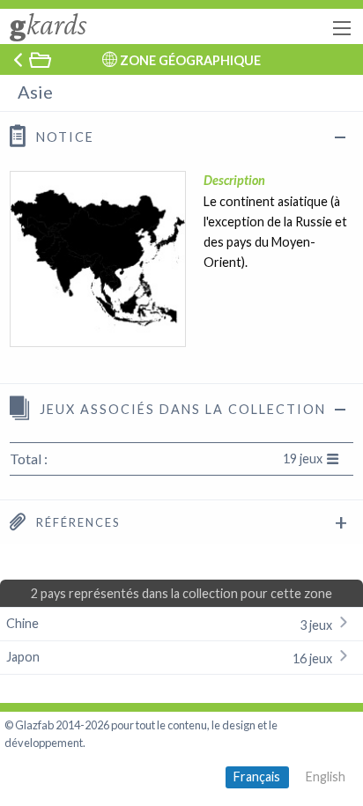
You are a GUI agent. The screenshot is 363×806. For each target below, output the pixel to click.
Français (256, 776)
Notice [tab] (63, 136)
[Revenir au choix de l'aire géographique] (30, 59)
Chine (170, 624)
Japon (170, 657)
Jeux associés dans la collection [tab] (180, 409)
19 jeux (302, 458)
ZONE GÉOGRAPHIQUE (190, 60)
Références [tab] (76, 522)
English (325, 776)
